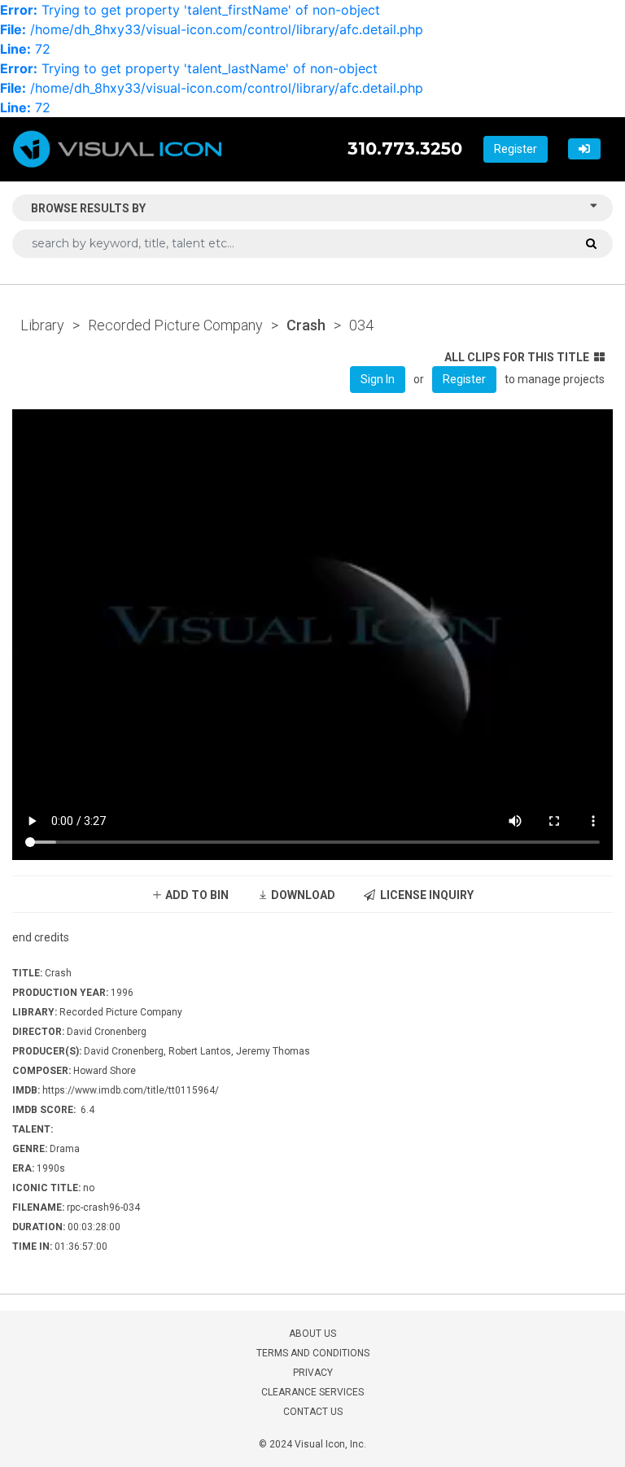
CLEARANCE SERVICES (312, 1392)
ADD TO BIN (196, 895)
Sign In (378, 379)
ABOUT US (312, 1333)
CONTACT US (313, 1411)
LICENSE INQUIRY (424, 895)
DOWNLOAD (302, 895)
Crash (306, 325)
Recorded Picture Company (175, 325)
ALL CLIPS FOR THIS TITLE (516, 357)
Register (515, 148)
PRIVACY (313, 1372)
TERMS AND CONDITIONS (312, 1353)
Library (42, 325)
